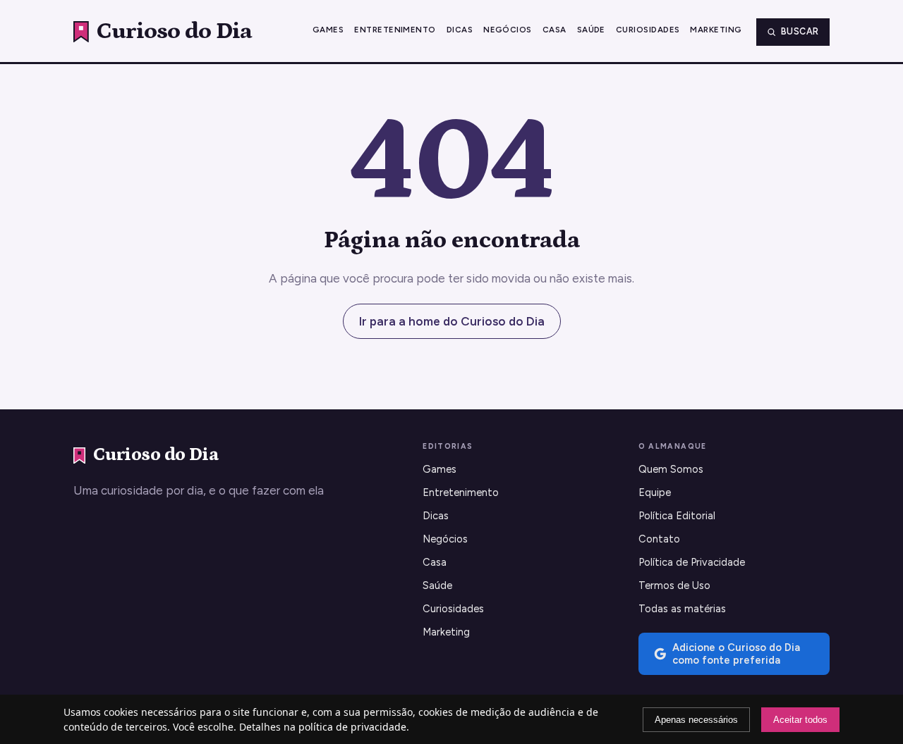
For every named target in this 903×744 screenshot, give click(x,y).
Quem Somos (670, 469)
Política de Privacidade (691, 562)
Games (328, 30)
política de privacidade (352, 726)
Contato (659, 539)
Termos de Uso (674, 585)
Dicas (460, 30)
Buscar (800, 31)
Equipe (654, 492)
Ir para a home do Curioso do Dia (452, 321)
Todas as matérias (682, 608)
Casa (554, 30)
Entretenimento (394, 30)
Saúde (591, 30)
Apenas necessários (696, 719)
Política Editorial (676, 515)
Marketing (715, 30)
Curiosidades (648, 30)
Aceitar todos (800, 719)
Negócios (507, 30)
